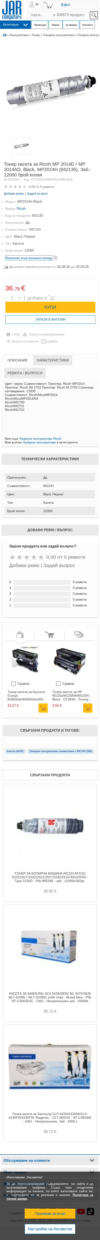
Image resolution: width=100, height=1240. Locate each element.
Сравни (52, 341)
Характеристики (53, 360)
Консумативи (19, 35)
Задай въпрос (37, 193)
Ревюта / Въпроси (25, 373)
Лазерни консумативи (58, 35)
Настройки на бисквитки (50, 1229)
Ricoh (21, 208)
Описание (17, 360)
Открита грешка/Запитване (47, 334)
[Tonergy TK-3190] (24, 676)
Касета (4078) (15, 751)
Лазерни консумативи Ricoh (40, 438)
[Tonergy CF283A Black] (69, 676)
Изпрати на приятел (25, 341)
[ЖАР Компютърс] (11, 10)
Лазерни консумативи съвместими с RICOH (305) (61, 751)
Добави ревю (14, 193)
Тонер (36, 35)
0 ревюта (47, 187)
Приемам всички (50, 1213)
